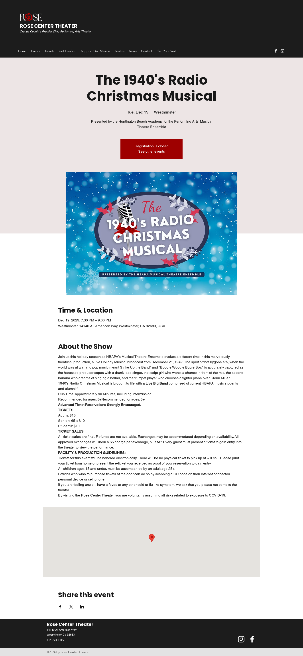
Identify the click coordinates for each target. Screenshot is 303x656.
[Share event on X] (71, 606)
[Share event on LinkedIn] (82, 606)
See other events (151, 151)
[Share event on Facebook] (60, 606)
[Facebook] (275, 51)
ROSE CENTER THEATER (48, 26)
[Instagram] (282, 51)
